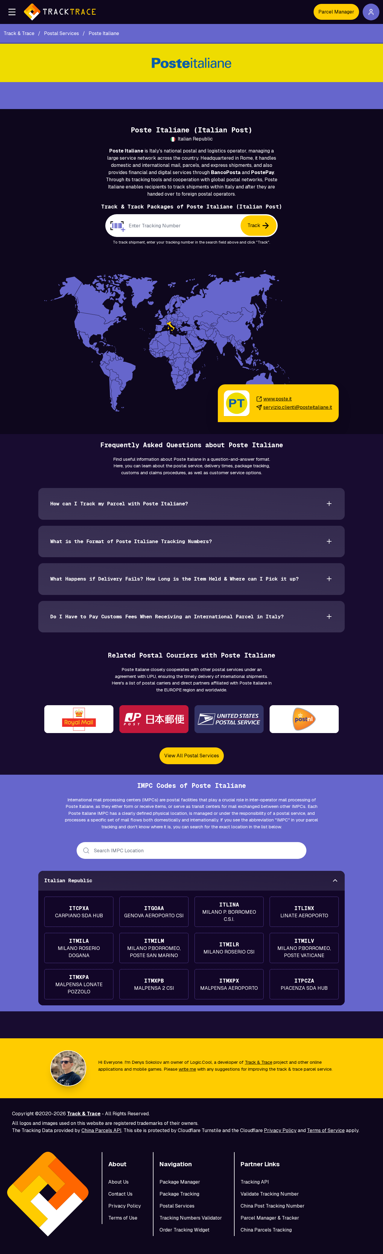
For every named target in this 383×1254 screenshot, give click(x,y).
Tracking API (255, 1182)
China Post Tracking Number (273, 1206)
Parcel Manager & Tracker (270, 1218)
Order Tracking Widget (184, 1230)
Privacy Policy (280, 1130)
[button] (12, 12)
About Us (118, 1182)
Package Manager (179, 1182)
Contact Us (120, 1194)
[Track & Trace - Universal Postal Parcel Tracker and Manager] (60, 12)
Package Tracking (179, 1194)
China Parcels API (101, 1130)
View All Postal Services (191, 756)
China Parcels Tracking (266, 1230)
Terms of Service (326, 1130)
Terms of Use (122, 1218)
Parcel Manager (336, 12)
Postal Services (176, 1206)
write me (187, 1069)
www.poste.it (277, 399)
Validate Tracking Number (270, 1194)
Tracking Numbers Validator (190, 1218)
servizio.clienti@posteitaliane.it (297, 407)
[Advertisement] (191, 95)
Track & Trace (258, 1062)
